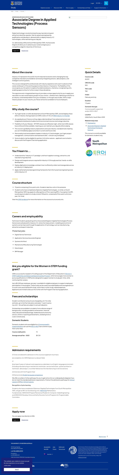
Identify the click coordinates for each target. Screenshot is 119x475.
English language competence (33, 375)
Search (106, 3)
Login (92, 3)
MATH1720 (43, 390)
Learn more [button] (7, 465)
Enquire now (25, 50)
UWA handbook (23, 199)
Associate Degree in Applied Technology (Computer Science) (97, 128)
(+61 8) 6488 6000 (17, 451)
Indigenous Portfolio (82, 457)
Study (16, 11)
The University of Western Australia (21, 443)
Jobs (54, 447)
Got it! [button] (17, 469)
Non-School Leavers (27, 382)
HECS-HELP (35, 326)
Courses (22, 11)
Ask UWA (46, 449)
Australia (49, 454)
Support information (100, 8)
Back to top (102, 436)
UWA (12, 11)
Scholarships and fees (83, 8)
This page (13, 472)
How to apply (70, 8)
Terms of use (62, 449)
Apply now (16, 50)
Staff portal (61, 447)
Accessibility (47, 447)
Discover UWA (58, 8)
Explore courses (45, 8)
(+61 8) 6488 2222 (15, 455)
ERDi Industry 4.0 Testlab (61, 116)
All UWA (98, 3)
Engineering (91, 123)
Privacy (54, 449)
